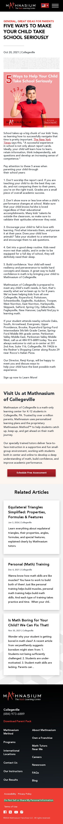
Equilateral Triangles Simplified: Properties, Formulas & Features (27, 512)
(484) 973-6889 (14, 714)
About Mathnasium (44, 730)
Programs (10, 742)
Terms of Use (10, 807)
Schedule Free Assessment (32, 473)
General (10, 21)
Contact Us (10, 763)
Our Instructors (13, 771)
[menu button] (45, 5)
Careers (37, 757)
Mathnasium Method (11, 732)
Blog (35, 780)
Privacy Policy (25, 794)
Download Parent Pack (17, 721)
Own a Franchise (42, 738)
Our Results (11, 780)
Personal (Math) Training (28, 564)
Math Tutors (39, 748)
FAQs (35, 773)
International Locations (11, 753)
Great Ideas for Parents (36, 21)
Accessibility (10, 794)
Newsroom (39, 765)
